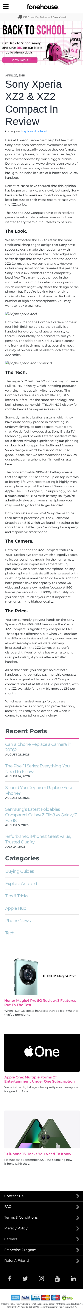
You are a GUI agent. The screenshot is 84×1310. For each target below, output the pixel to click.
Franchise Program (20, 1250)
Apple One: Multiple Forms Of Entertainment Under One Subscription (39, 1079)
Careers (10, 1239)
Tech (9, 932)
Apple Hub (15, 908)
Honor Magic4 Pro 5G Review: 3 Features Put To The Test (40, 1003)
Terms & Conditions (21, 1217)
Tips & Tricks (16, 895)
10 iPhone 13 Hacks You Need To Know (37, 1154)
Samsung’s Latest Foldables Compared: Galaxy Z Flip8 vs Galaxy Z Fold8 (41, 815)
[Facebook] (10, 1278)
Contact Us (13, 1196)
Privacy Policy (16, 1228)
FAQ (7, 1207)
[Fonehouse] (41, 7)
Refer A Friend (16, 1260)
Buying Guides (19, 871)
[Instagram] (41, 1278)
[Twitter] (25, 1278)
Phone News (18, 920)
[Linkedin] (73, 1278)
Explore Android (34, 131)
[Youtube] (57, 1278)
